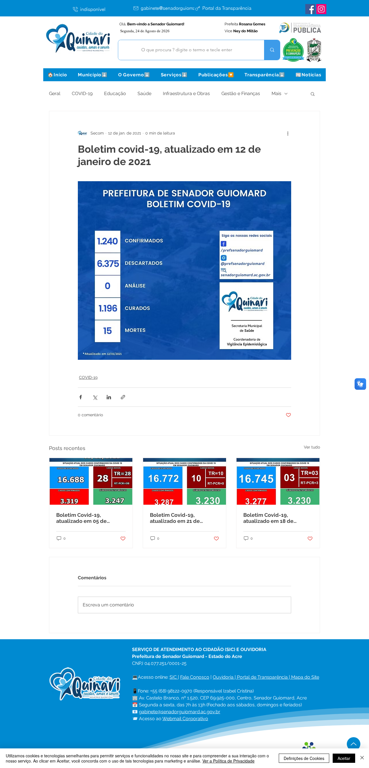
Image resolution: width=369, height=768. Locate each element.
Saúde (144, 93)
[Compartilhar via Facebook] (80, 397)
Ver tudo (312, 447)
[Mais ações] (287, 133)
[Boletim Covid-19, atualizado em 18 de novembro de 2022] (278, 481)
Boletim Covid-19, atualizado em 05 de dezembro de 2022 (81, 518)
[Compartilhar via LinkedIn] (109, 397)
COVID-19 (82, 93)
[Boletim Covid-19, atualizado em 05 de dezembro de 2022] (91, 481)
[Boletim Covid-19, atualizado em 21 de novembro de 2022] (184, 481)
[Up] (353, 744)
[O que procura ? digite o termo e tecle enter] (272, 50)
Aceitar (344, 758)
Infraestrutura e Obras (186, 93)
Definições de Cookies (304, 758)
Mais (276, 93)
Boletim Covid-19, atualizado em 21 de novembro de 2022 (175, 518)
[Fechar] (362, 758)
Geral (54, 93)
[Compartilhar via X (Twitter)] (94, 397)
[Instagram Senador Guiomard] (321, 9)
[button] (93, 75)
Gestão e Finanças (240, 93)
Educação (115, 93)
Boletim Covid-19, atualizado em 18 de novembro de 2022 (268, 518)
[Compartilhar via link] (123, 397)
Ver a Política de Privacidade (228, 761)
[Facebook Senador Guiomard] (310, 9)
